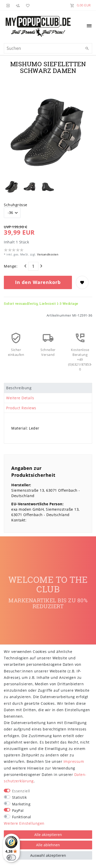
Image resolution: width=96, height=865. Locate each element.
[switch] (11, 857)
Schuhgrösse (15, 204)
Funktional (21, 816)
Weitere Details (20, 397)
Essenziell (21, 790)
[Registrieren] (18, 5)
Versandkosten (47, 254)
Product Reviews (21, 407)
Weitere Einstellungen (24, 823)
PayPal (18, 810)
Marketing (21, 804)
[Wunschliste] (27, 5)
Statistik (19, 797)
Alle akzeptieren (48, 834)
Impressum (73, 761)
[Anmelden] (8, 5)
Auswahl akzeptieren (48, 855)
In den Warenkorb (38, 282)
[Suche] (87, 48)
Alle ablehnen (48, 844)
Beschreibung (18, 387)
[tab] (48, 388)
